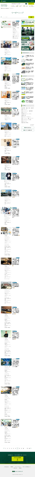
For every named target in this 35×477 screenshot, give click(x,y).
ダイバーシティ (25, 112)
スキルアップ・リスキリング (26, 116)
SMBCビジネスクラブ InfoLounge (5, 8)
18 (29, 448)
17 (27, 448)
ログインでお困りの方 (28, 130)
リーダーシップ (25, 109)
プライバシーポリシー (18, 466)
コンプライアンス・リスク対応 (27, 119)
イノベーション (25, 118)
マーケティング (31, 118)
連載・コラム (24, 6)
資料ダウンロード (33, 6)
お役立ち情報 (17, 6)
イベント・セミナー (27, 6)
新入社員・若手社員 (25, 122)
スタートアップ (25, 121)
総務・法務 (24, 115)
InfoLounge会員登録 (17, 459)
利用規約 (12, 466)
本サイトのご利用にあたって (27, 466)
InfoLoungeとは (28, 127)
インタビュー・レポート (21, 6)
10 (23, 448)
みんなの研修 (18, 3)
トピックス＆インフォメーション (13, 6)
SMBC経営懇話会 (14, 3)
